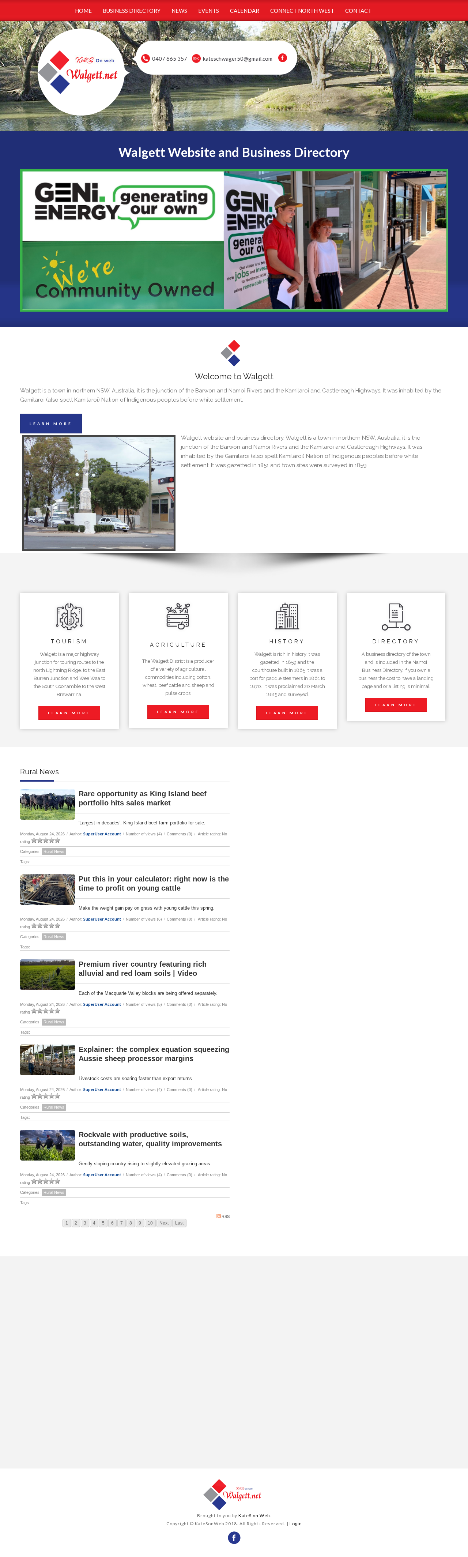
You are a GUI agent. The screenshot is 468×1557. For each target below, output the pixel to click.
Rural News (54, 851)
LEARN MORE (51, 423)
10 (150, 1223)
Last (179, 1223)
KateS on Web (254, 1515)
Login (296, 1523)
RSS (226, 1216)
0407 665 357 (169, 58)
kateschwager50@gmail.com (237, 58)
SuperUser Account (102, 833)
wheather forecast (125, 1454)
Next (164, 1223)
